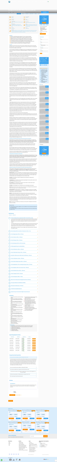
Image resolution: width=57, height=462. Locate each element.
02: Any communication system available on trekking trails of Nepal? (19, 367)
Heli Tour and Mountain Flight (22, 446)
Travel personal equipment (43, 74)
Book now (34, 338)
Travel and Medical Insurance (43, 73)
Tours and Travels (21, 443)
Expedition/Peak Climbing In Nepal (23, 447)
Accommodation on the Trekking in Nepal (44, 76)
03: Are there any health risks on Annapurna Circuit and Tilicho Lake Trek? (19, 369)
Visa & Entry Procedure (44, 71)
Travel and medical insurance (32, 450)
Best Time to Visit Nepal (44, 70)
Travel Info (28, 1)
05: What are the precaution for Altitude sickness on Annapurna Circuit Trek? (20, 374)
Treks (24, 1)
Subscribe (45, 436)
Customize (42, 33)
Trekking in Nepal (21, 442)
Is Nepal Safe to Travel (44, 69)
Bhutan (9, 443)
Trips (11, 12)
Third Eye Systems (47, 454)
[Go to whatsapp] (1, 460)
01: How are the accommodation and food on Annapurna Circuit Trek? (19, 357)
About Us (36, 1)
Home (9, 12)
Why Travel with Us (31, 443)
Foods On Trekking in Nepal (44, 77)
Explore (11, 418)
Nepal (9, 442)
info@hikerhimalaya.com (44, 61)
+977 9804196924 (42, 445)
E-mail (40, 41)
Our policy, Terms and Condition (33, 444)
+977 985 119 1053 (44, 1)
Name (40, 38)
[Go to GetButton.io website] (2, 461)
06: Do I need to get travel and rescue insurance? (16, 376)
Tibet (9, 445)
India (9, 444)
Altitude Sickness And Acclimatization (44, 82)
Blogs (32, 1)
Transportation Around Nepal (44, 80)
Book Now (10, 400)
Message (41, 49)
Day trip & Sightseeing (21, 444)
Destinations (19, 1)
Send (41, 53)
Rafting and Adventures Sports (22, 445)
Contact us (30, 442)
